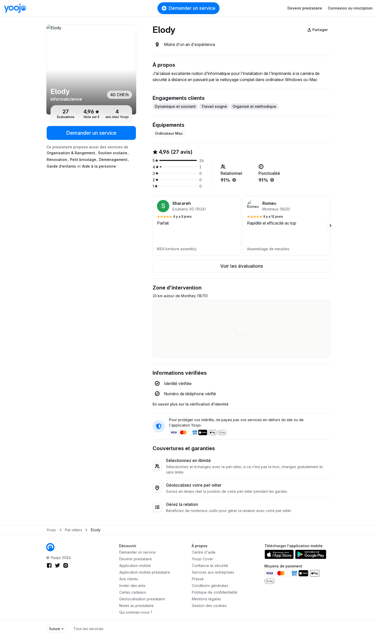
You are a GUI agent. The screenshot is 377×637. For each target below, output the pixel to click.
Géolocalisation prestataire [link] (142, 599)
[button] (197, 226)
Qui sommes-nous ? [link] (135, 612)
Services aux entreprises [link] (213, 572)
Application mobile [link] (135, 565)
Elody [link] (96, 530)
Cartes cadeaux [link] (132, 592)
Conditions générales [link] (210, 585)
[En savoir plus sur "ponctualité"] (272, 180)
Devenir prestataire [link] (135, 559)
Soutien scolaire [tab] (112, 153)
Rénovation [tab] (57, 159)
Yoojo (51, 530)
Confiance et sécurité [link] (210, 565)
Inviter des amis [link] (132, 585)
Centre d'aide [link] (203, 552)
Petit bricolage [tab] (83, 159)
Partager (320, 29)
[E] (91, 69)
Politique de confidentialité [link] (214, 592)
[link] (50, 547)
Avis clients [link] (128, 579)
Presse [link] (198, 579)
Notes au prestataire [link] (136, 605)
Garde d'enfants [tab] (61, 166)
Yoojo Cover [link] (202, 559)
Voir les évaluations (241, 266)
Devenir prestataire (304, 8)
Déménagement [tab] (113, 159)
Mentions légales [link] (206, 599)
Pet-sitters (73, 530)
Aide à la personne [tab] (99, 166)
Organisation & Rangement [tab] (71, 153)
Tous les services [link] (88, 628)
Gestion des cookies (209, 605)
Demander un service (192, 8)
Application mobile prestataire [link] (144, 572)
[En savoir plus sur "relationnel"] (234, 180)
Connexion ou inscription (350, 8)
